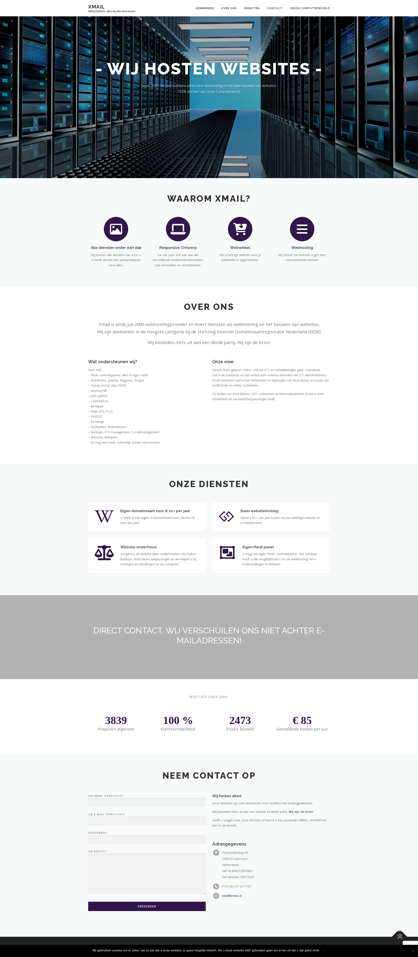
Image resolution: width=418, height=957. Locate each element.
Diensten (252, 8)
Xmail (96, 7)
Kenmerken (205, 8)
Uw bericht (97, 851)
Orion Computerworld (310, 8)
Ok (324, 950)
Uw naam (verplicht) (105, 795)
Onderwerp (97, 832)
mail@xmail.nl (232, 896)
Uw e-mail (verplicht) (106, 814)
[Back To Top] (399, 936)
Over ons (229, 8)
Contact (275, 8)
